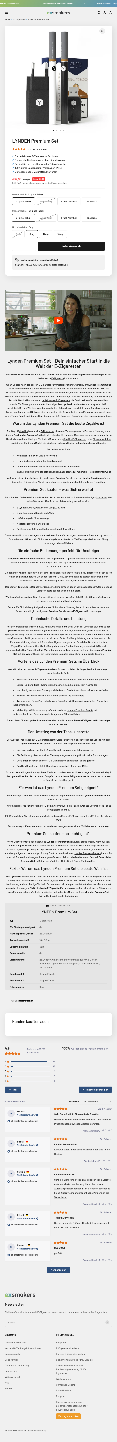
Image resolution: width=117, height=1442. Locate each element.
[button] (29, 149)
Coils (60, 630)
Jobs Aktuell (11, 1359)
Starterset (101, 497)
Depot (8, 586)
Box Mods (27, 649)
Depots (101, 442)
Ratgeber (61, 1342)
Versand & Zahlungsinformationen (23, 1348)
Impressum (11, 1371)
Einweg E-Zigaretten (39, 849)
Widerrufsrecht (13, 1376)
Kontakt (9, 1388)
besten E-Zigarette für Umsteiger (49, 384)
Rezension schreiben (98, 1090)
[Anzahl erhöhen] (31, 246)
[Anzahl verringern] (16, 246)
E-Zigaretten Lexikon (67, 1348)
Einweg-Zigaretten (49, 596)
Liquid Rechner (64, 1390)
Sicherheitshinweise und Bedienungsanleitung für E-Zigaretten (71, 1369)
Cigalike (34, 396)
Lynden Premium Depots (80, 710)
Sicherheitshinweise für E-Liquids (74, 1359)
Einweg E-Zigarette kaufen (70, 1353)
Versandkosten (30, 183)
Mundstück (30, 576)
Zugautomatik (76, 580)
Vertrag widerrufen (68, 1416)
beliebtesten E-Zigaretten (56, 400)
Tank (20, 586)
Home (8, 19)
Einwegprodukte (102, 439)
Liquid (42, 455)
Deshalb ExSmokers (15, 1342)
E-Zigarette (57, 378)
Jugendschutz (12, 1353)
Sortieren (74, 1101)
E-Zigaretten (19, 19)
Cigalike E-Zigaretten (74, 439)
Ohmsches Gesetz (65, 1384)
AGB (7, 1382)
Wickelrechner (64, 1378)
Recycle (60, 1396)
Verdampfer (101, 576)
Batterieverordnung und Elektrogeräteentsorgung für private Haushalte (71, 1405)
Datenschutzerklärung (17, 1365)
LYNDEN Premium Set (38, 19)
